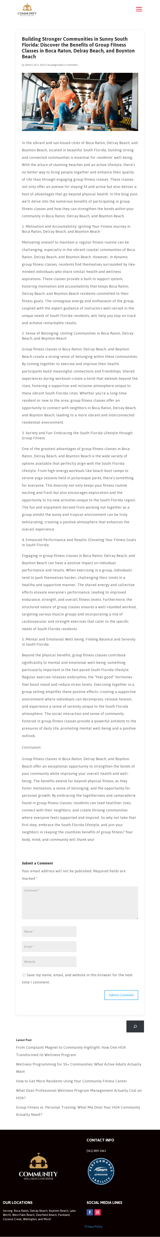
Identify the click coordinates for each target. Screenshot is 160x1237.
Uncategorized (55, 65)
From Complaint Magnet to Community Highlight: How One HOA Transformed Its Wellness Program (71, 1051)
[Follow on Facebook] (90, 1212)
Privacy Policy (93, 1226)
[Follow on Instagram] (97, 1212)
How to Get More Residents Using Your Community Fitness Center (71, 1081)
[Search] (135, 1026)
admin (28, 65)
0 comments (71, 65)
